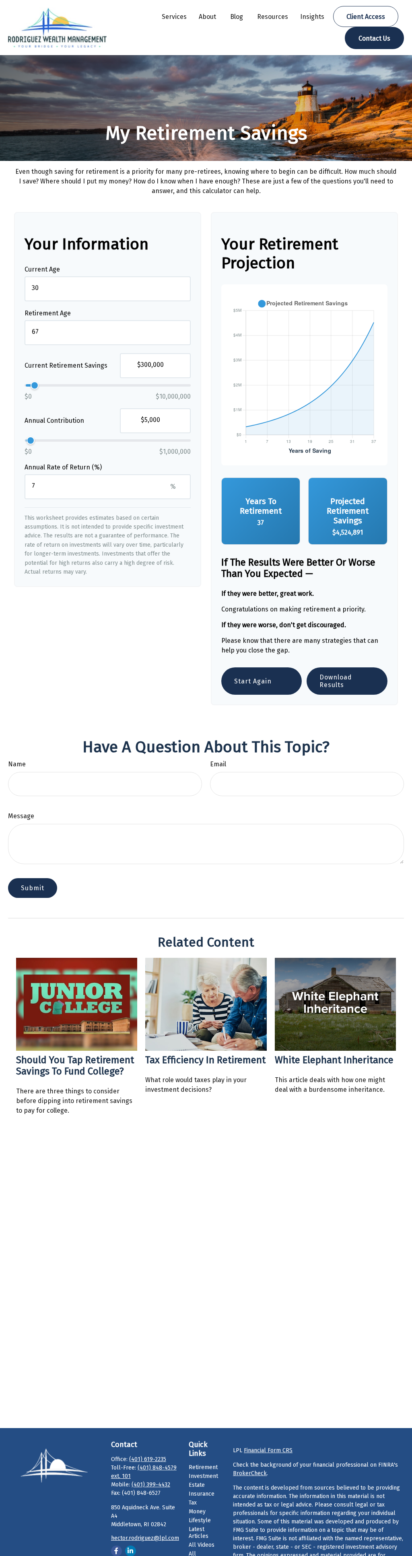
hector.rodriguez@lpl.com (145, 1538)
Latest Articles (198, 1533)
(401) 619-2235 (147, 1459)
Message (21, 816)
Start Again (253, 681)
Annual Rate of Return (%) (63, 467)
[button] (174, 16)
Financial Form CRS (268, 1450)
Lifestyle (200, 1520)
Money (197, 1511)
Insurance (201, 1493)
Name (17, 764)
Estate (197, 1485)
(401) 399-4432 (151, 1484)
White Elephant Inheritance (334, 1060)
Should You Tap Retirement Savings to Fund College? (75, 1065)
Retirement (203, 1467)
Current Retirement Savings (66, 365)
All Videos (201, 1545)
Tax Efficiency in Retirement (205, 1060)
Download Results (335, 681)
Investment (203, 1476)
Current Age (42, 269)
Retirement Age (48, 313)
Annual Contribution (54, 420)
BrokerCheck (250, 1473)
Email (218, 764)
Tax (193, 1502)
